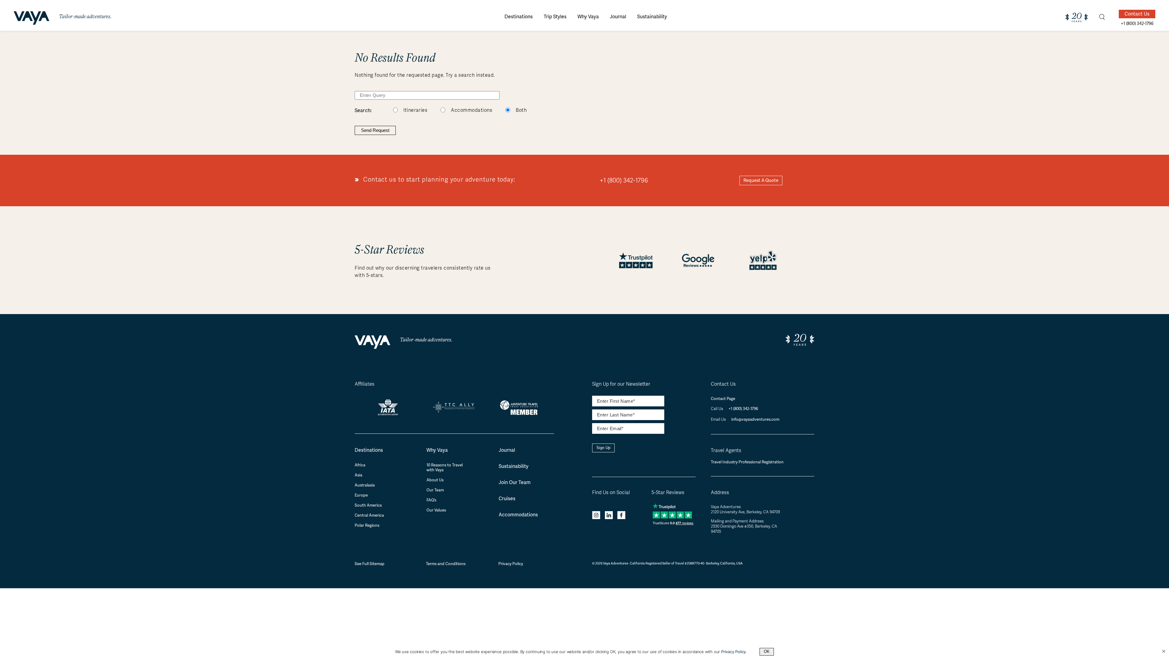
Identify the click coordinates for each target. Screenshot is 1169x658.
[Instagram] (596, 516)
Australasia (365, 485)
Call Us (717, 408)
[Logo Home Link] (31, 19)
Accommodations (471, 110)
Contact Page (723, 398)
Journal (507, 450)
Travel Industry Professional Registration (747, 462)
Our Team (435, 490)
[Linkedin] (609, 516)
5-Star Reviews (667, 493)
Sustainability (513, 466)
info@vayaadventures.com (755, 419)
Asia (358, 475)
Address (720, 493)
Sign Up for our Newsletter (621, 384)
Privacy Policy (510, 563)
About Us (435, 480)
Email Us (719, 419)
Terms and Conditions (445, 563)
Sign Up (603, 447)
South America (368, 505)
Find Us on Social (611, 493)
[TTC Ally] (454, 410)
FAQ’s (431, 500)
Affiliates (364, 384)
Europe (361, 495)
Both (521, 110)
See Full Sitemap (369, 563)
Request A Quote (760, 180)
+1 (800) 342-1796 (624, 180)
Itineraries (415, 110)
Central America (369, 515)
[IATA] (388, 413)
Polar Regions (367, 525)
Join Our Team (515, 482)
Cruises (507, 498)
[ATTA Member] (520, 416)
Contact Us (1137, 14)
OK (767, 651)
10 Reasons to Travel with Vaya (445, 467)
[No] (1163, 652)
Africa (360, 465)
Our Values (436, 510)
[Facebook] (621, 516)
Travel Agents (726, 451)
